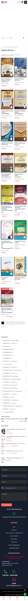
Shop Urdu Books (8, 355)
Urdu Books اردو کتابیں (10, 361)
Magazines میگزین (8, 397)
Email (14, 583)
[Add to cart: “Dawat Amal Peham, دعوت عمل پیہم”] (25, 72)
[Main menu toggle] (25, 2)
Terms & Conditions (14, 536)
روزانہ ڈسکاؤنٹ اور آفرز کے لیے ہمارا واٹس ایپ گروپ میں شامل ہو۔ (14, 517)
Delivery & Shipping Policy (14, 545)
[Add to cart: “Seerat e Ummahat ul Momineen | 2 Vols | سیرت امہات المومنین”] (11, 72)
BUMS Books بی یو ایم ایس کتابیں (12, 379)
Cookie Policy (14, 542)
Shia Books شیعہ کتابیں (9, 409)
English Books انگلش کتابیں (10, 340)
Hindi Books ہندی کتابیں (10, 343)
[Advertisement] (14, 19)
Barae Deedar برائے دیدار (10, 373)
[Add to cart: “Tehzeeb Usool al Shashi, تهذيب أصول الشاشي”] (11, 136)
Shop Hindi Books (8, 352)
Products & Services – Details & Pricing (14, 532)
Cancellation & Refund (14, 548)
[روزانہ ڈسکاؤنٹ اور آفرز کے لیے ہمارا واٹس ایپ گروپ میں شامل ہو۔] (14, 513)
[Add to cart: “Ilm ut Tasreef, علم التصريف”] (11, 271)
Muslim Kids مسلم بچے (9, 403)
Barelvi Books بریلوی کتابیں (10, 376)
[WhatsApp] (13, 571)
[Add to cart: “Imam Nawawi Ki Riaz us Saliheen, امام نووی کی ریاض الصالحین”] (25, 104)
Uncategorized (7, 358)
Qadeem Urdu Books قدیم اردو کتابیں (12, 406)
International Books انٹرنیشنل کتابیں (12, 391)
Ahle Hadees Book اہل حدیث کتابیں (12, 370)
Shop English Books (8, 349)
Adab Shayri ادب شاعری (10, 367)
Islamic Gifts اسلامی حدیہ (9, 394)
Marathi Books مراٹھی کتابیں (10, 400)
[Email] (14, 579)
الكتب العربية (7, 364)
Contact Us (14, 530)
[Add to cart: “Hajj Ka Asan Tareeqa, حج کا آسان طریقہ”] (25, 271)
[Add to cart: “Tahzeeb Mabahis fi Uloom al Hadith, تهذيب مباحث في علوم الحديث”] (11, 167)
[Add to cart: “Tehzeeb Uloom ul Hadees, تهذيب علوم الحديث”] (25, 167)
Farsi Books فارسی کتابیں (10, 385)
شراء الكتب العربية (8, 412)
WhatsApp (14, 575)
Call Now (5, 575)
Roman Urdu (7, 346)
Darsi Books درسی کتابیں (10, 382)
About (14, 526)
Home (2, 46)
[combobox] (3, 488)
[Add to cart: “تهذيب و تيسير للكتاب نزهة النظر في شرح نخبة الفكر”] (25, 136)
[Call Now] (5, 571)
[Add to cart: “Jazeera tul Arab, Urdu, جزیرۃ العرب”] (25, 235)
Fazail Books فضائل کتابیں (10, 388)
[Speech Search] (23, 38)
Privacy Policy (14, 539)
